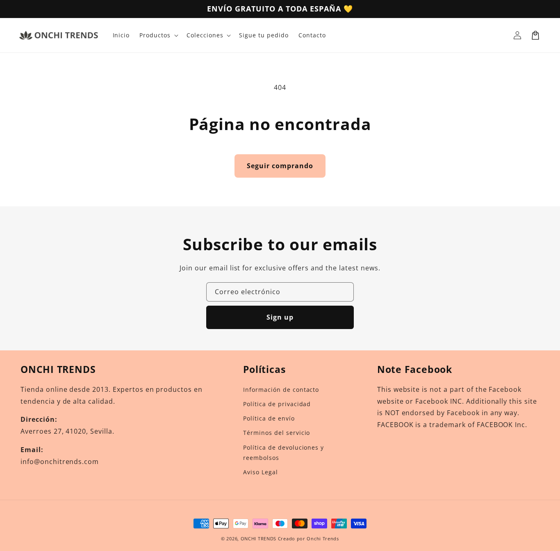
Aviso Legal (260, 472)
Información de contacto (281, 389)
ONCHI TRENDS (258, 538)
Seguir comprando (280, 165)
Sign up (280, 317)
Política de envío (268, 418)
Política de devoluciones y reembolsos (283, 453)
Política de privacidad (277, 404)
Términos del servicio (276, 433)
